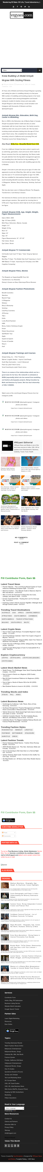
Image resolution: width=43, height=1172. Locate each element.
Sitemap (7, 1130)
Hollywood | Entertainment (13, 1063)
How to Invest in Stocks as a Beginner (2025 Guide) (19, 674)
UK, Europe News (10, 1080)
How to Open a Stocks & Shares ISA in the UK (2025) (19, 682)
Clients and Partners (11, 1121)
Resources (8, 1021)
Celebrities (5, 86)
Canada (33, 84)
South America (20, 616)
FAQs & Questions (10, 1098)
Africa (21, 612)
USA (10, 86)
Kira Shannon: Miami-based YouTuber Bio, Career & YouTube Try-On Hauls (10, 488)
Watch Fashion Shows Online (14, 1046)
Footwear (6, 733)
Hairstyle (6, 736)
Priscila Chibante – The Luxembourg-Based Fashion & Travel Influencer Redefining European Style (22, 587)
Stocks (5, 694)
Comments (7, 836)
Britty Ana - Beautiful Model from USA (25, 144)
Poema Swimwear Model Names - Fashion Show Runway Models (29, 528)
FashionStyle (7, 730)
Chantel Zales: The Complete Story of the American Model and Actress (10, 528)
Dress (14, 736)
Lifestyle (28, 730)
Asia (14, 612)
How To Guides (9, 1069)
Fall (12, 694)
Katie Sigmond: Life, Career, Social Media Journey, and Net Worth (30, 509)
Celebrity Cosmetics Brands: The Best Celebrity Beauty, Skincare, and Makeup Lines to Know (20, 716)
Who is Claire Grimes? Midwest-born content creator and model (30, 488)
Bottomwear (17, 733)
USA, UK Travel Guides (12, 1083)
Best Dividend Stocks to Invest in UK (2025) (16, 686)
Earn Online (8, 1024)
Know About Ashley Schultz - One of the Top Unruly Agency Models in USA (30, 469)
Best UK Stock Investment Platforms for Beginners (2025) (21, 678)
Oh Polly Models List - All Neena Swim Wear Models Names (21, 759)
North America (8, 619)
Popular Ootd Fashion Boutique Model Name (8, 469)
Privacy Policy (9, 1127)
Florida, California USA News (14, 1060)
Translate (19, 1110)
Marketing (8, 1095)
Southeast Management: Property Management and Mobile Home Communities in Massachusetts (10, 508)
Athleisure (29, 733)
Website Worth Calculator (13, 1006)
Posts (5, 832)
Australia (6, 612)
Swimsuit (18, 730)
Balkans (5, 622)
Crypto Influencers (31, 657)
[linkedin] (29, 6)
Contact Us (8, 1118)
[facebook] (17, 6)
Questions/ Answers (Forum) (14, 1072)
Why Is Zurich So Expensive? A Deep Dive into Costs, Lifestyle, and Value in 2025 (19, 595)
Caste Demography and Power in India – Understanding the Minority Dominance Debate (24, 895)
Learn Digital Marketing (12, 1018)
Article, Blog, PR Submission (14, 1000)
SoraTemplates (18, 1156)
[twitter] (25, 6)
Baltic (26, 622)
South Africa (16, 622)
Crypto (5, 657)
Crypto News (7, 661)
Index (18, 694)
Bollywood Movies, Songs (13, 1051)
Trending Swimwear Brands (13, 1043)
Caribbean (33, 616)
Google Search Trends (12, 1009)
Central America (33, 612)
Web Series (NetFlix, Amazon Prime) (16, 1089)
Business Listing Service (12, 1003)
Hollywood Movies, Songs (13, 1066)
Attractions (7, 616)
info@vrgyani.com (10, 1133)
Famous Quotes (10, 1057)
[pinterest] (21, 6)
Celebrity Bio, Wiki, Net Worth (14, 1054)
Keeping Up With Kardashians (14, 1092)
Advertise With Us (10, 1124)
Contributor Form (10, 997)
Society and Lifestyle (11, 1074)
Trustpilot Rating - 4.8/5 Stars (25, 1159)
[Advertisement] (21, 43)
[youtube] (13, 6)
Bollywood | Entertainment (13, 1048)
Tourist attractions (24, 619)
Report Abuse (10, 1137)
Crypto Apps (15, 657)
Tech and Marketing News (13, 1077)
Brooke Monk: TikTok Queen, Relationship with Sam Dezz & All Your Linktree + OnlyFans (25, 947)
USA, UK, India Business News (14, 1086)
